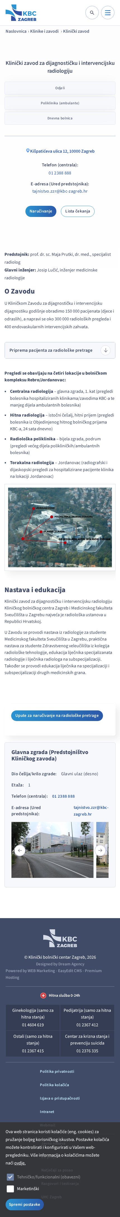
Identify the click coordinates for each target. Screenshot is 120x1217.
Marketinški (28, 1189)
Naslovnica (16, 31)
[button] (100, 850)
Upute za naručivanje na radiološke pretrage (57, 716)
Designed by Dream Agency (60, 964)
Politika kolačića (54, 1085)
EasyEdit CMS (70, 971)
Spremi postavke (24, 1204)
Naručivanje (41, 211)
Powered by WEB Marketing (30, 971)
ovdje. (20, 1163)
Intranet (47, 1112)
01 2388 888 (60, 173)
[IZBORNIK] (107, 12)
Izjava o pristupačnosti (60, 1098)
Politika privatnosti (57, 1071)
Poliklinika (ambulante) (60, 103)
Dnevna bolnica (60, 118)
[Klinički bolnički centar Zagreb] (21, 12)
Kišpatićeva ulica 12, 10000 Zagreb (62, 151)
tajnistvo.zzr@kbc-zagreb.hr (60, 191)
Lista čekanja (77, 211)
